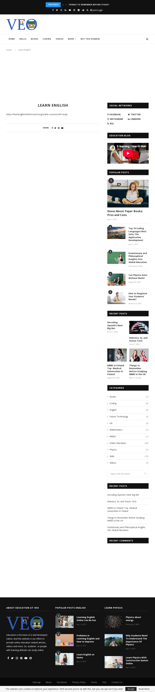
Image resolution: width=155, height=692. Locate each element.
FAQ (104, 682)
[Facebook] (52, 10)
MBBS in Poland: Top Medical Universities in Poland (115, 370)
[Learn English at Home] (64, 659)
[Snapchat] (74, 10)
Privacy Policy (79, 682)
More (71, 39)
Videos (59, 39)
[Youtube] (70, 10)
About (49, 682)
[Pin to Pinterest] (59, 127)
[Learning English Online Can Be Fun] (64, 622)
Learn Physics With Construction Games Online (137, 660)
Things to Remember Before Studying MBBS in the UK (138, 370)
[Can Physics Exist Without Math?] (116, 280)
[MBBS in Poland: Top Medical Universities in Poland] (117, 355)
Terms (94, 682)
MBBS (129, 436)
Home (12, 39)
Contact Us (117, 682)
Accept (131, 688)
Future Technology (129, 416)
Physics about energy (133, 619)
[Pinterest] (21, 658)
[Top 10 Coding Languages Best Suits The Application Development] (116, 233)
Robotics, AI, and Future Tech (138, 339)
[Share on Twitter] (55, 127)
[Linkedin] (65, 10)
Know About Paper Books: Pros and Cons (125, 213)
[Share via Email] (62, 127)
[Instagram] (61, 10)
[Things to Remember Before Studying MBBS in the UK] (139, 355)
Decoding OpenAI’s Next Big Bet (115, 325)
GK (129, 423)
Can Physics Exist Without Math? (138, 276)
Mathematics (129, 429)
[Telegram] (79, 10)
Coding (47, 39)
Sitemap (37, 682)
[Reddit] (83, 10)
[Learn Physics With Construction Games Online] (114, 662)
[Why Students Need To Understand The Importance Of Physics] (114, 640)
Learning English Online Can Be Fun (86, 619)
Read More (144, 689)
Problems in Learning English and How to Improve (88, 638)
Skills (22, 39)
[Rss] (87, 10)
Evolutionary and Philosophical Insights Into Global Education (107, 4)
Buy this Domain (90, 39)
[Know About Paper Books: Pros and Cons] (128, 193)
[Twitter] (57, 10)
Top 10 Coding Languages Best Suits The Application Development (137, 234)
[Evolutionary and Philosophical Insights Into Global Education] (116, 258)
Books (34, 39)
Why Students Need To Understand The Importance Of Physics (136, 640)
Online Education (129, 443)
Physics (129, 449)
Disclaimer (62, 682)
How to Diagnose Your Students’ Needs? (138, 296)
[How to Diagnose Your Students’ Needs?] (116, 298)
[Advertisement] (77, 77)
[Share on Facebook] (52, 127)
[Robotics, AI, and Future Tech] (139, 327)
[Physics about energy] (114, 622)
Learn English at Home (85, 656)
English (129, 409)
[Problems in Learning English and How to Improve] (64, 640)
